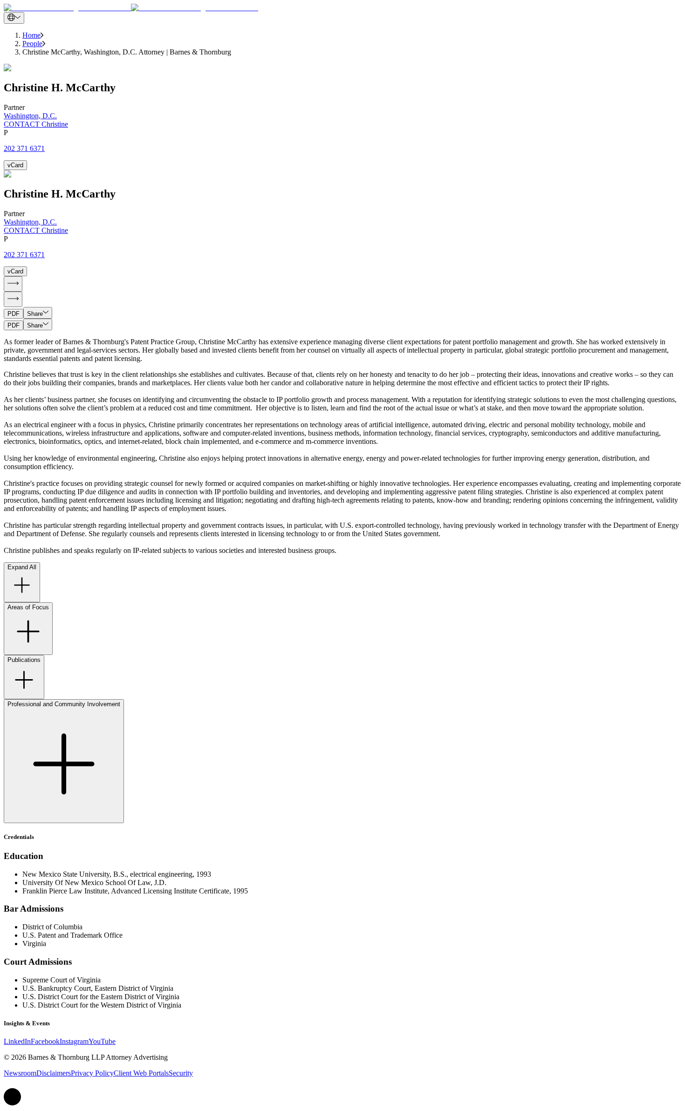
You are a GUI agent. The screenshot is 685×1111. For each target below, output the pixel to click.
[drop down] (14, 18)
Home (31, 35)
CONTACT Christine (36, 124)
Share (35, 313)
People (32, 44)
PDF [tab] (13, 313)
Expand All (21, 567)
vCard (15, 165)
